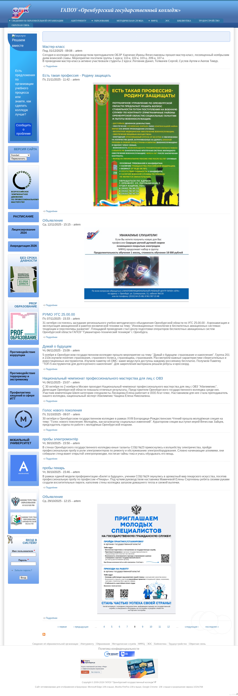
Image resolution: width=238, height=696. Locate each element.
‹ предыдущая (80, 626)
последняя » (212, 626)
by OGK (233, 694)
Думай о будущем (57, 346)
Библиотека (184, 21)
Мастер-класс (54, 47)
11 (160, 626)
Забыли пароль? (23, 570)
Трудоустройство (209, 21)
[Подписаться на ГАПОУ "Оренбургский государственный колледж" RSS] (44, 635)
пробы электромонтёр (60, 439)
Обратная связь (20, 25)
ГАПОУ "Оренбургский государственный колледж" (130, 682)
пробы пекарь (54, 468)
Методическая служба (130, 21)
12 (168, 626)
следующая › (192, 626)
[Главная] (19, 17)
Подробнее (51, 66)
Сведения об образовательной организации (37, 21)
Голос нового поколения (62, 410)
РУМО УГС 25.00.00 (59, 314)
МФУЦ (154, 21)
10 (151, 626)
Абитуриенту (78, 21)
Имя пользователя (23, 551)
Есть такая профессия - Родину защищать (77, 75)
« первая (62, 626)
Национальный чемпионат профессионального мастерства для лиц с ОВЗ (103, 378)
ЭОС (167, 21)
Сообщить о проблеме (23, 129)
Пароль (23, 560)
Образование (101, 21)
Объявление (53, 220)
